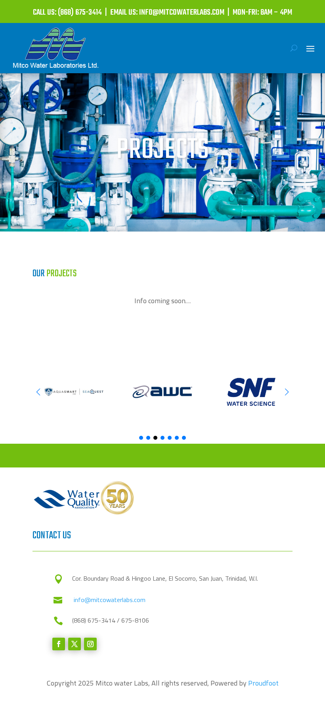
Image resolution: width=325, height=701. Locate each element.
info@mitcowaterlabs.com (109, 599)
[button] (286, 391)
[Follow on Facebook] (58, 644)
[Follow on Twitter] (74, 644)
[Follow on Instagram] (90, 644)
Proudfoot (263, 683)
